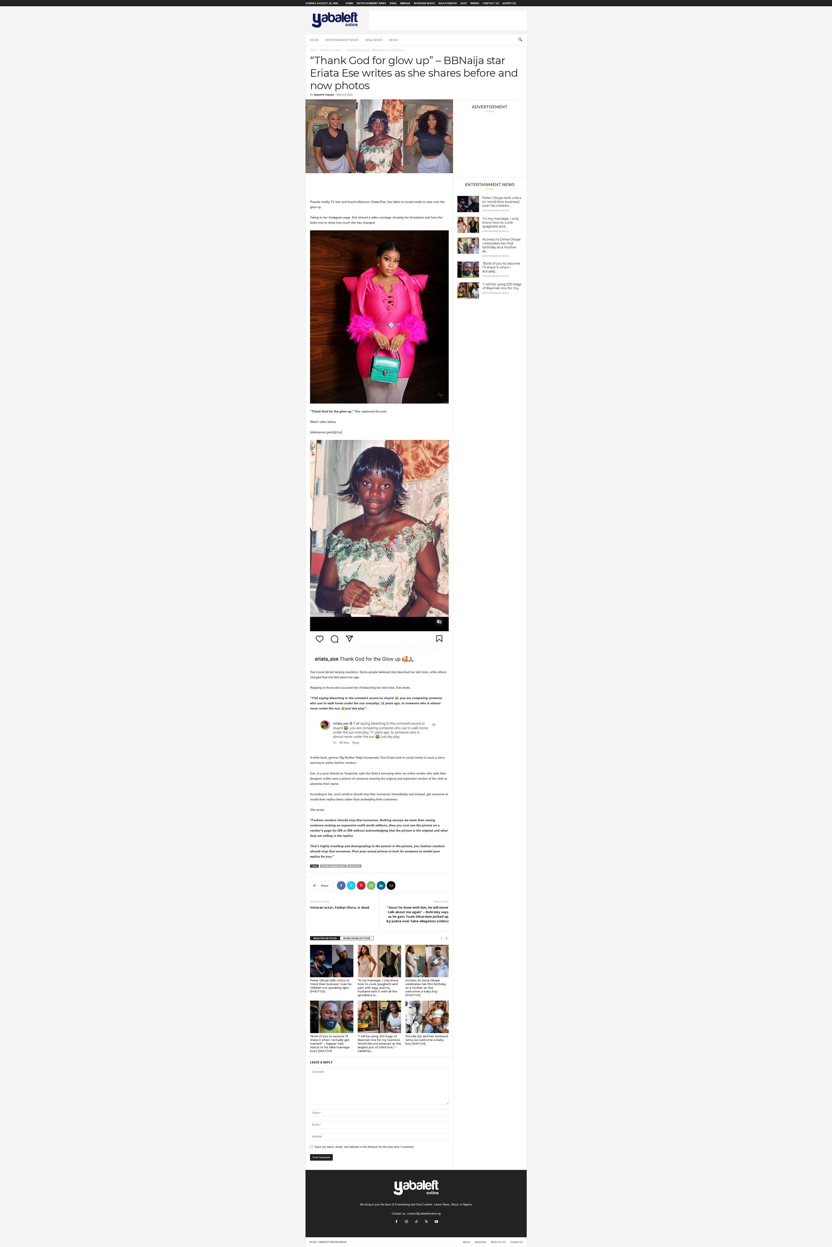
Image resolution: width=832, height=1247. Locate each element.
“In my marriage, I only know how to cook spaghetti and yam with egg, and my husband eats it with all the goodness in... (378, 988)
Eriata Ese (378, 202)
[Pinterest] (361, 885)
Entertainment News (371, 3)
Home (349, 3)
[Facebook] (341, 885)
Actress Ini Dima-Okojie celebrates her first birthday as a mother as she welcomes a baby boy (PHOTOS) (425, 988)
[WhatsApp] (371, 885)
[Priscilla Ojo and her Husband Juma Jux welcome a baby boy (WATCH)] (427, 1017)
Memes (474, 3)
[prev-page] (441, 938)
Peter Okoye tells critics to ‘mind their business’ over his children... (501, 202)
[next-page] (446, 938)
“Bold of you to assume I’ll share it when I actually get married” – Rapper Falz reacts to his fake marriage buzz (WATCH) (329, 1043)
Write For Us (498, 1242)
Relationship (448, 3)
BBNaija (405, 3)
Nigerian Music (424, 3)
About (466, 1242)
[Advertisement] (448, 20)
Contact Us (491, 3)
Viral (393, 3)
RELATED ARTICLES (325, 938)
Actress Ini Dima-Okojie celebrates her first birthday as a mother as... (501, 245)
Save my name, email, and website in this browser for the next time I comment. (364, 1146)
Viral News (373, 40)
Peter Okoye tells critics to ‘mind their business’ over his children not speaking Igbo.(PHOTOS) (331, 986)
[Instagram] (406, 1222)
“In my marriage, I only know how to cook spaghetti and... (500, 222)
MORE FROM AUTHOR (356, 938)
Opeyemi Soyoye (324, 94)
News (393, 40)
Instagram (336, 217)
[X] (351, 885)
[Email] (391, 885)
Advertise (509, 3)
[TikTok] (416, 1222)
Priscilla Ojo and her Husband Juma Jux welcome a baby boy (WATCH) (426, 1039)
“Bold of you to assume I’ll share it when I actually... (501, 267)
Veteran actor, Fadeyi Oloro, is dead (339, 907)
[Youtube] (435, 1222)
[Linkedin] (381, 885)
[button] (520, 40)
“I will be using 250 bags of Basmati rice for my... (501, 286)
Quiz (463, 3)
